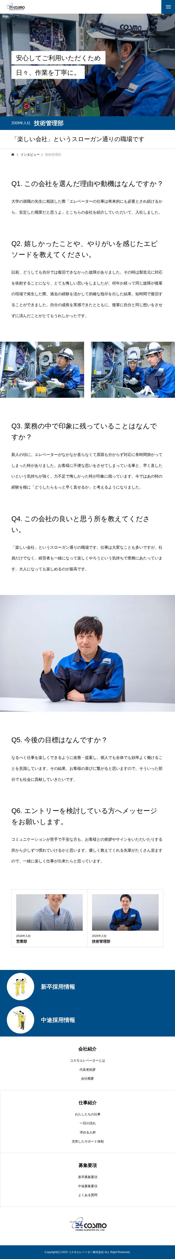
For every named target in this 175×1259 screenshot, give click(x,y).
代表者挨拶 (87, 1069)
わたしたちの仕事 (87, 1114)
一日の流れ (88, 1123)
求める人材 (88, 1132)
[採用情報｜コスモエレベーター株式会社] (15, 7)
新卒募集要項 (87, 1177)
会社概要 (87, 1078)
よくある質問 (87, 1195)
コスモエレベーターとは (87, 1060)
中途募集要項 (87, 1186)
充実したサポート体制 (88, 1141)
